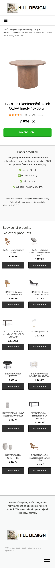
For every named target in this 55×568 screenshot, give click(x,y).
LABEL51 (16, 205)
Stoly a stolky (39, 202)
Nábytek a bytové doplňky (21, 29)
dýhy (43, 164)
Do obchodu (27, 132)
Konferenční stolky (17, 32)
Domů (5, 29)
